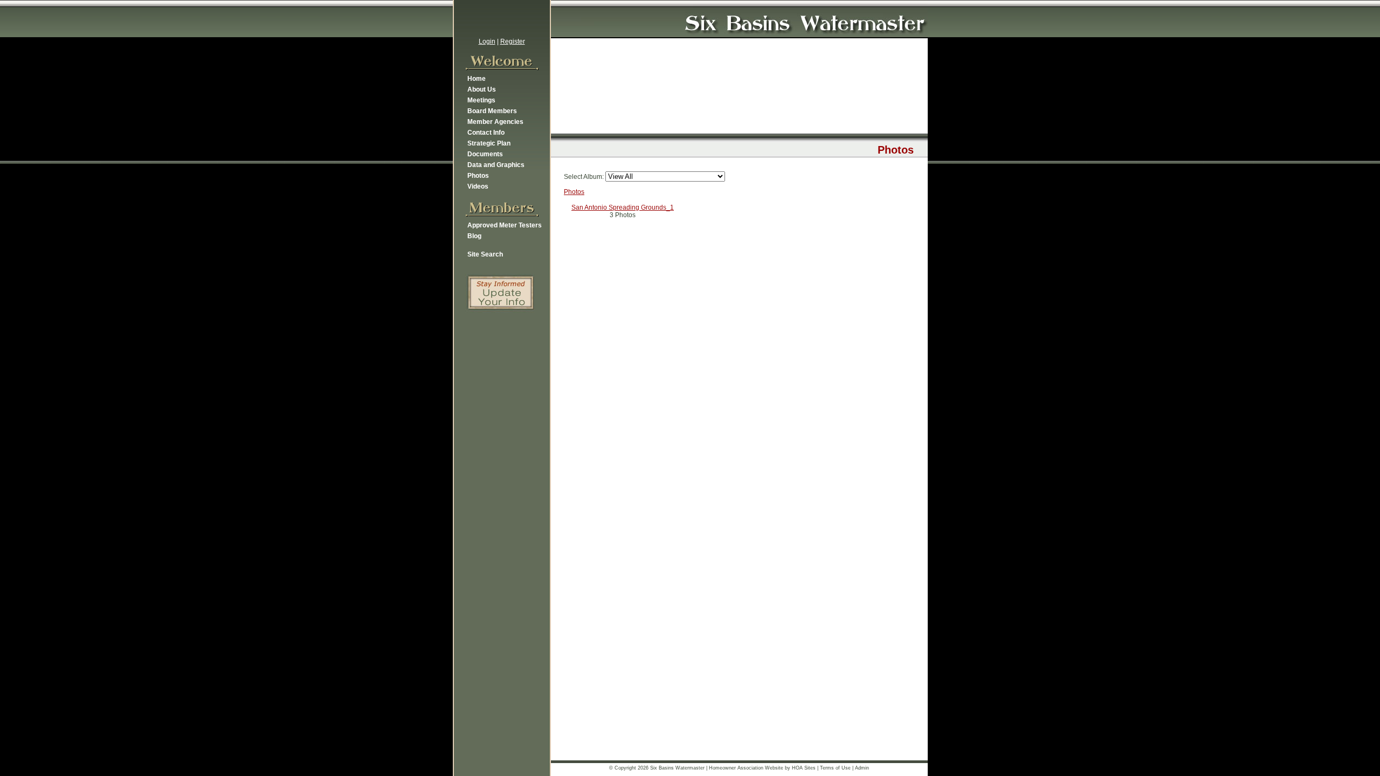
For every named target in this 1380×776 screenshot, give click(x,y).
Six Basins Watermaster (677, 768)
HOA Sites (804, 768)
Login (487, 41)
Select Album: (584, 177)
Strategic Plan (488, 143)
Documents (485, 154)
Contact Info (486, 132)
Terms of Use (835, 768)
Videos (477, 186)
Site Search (485, 254)
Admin (862, 768)
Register (512, 41)
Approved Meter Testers (504, 225)
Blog (474, 236)
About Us (481, 89)
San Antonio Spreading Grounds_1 (622, 207)
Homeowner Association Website (746, 768)
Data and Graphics (496, 165)
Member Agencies (495, 122)
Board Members (492, 111)
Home (476, 78)
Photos (478, 175)
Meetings (481, 100)
